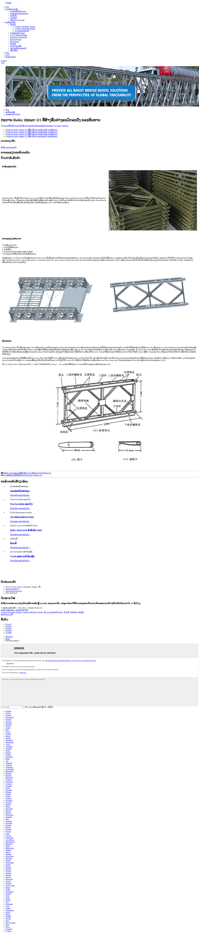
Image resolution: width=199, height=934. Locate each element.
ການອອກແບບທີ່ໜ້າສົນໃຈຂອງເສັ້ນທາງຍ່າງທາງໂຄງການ (30, 473)
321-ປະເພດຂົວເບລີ (22, 31)
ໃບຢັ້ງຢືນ (13, 16)
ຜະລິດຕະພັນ (10, 22)
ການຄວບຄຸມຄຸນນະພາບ (19, 14)
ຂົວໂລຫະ (73, 612)
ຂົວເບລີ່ (13, 543)
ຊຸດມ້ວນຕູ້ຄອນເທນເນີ (18, 48)
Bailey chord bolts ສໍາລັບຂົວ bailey (26, 530)
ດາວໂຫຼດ (13, 18)
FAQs (8, 55)
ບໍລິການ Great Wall (17, 20)
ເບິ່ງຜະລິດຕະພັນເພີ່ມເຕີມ (20, 495)
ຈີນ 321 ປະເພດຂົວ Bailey (53, 612)
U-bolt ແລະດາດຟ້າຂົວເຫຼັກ (22, 556)
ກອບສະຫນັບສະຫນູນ (20, 491)
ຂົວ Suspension (15, 39)
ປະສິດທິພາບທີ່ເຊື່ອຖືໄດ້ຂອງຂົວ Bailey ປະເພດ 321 (23, 475)
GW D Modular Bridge (18, 35)
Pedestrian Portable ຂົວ (18, 37)
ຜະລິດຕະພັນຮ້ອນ (7, 610)
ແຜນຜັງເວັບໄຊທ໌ (21, 610)
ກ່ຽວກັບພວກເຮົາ (12, 9)
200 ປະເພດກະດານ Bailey (22, 517)
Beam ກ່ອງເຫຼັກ (16, 46)
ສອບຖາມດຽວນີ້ (7, 614)
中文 (3, 63)
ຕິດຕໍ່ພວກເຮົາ (11, 57)
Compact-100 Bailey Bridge (25, 27)
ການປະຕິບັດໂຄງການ (18, 11)
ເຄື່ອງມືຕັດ (14, 50)
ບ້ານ (7, 7)
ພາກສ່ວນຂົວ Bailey (17, 33)
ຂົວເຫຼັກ (13, 44)
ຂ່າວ (7, 53)
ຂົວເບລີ (13, 24)
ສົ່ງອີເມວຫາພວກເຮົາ (9, 147)
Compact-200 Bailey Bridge (25, 29)
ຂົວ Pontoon (14, 42)
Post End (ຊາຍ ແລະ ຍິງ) (21, 504)
